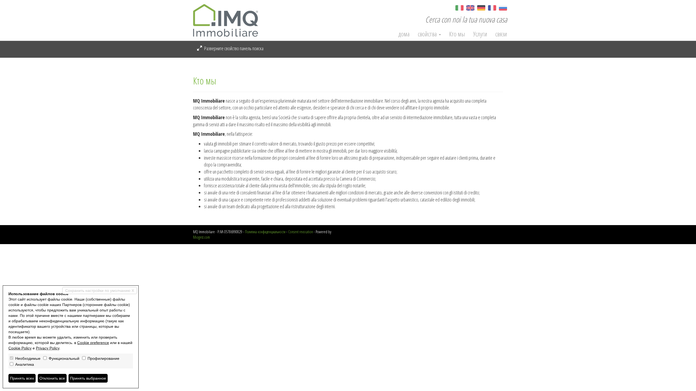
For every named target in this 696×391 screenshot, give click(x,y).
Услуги (480, 34)
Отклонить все (52, 378)
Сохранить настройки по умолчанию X (99, 290)
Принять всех (22, 378)
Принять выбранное (88, 378)
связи (501, 34)
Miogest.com (201, 237)
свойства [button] (428, 34)
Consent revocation (300, 231)
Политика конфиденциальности (265, 231)
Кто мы (457, 34)
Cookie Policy (20, 348)
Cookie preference (93, 342)
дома (404, 34)
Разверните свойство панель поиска (233, 48)
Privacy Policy (47, 348)
